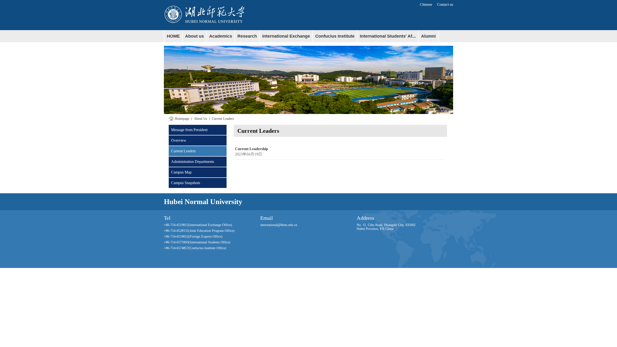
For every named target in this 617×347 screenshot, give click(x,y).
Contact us (445, 4)
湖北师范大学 (236, 13)
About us (200, 118)
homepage (182, 118)
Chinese (426, 4)
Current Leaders (223, 118)
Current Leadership (251, 149)
